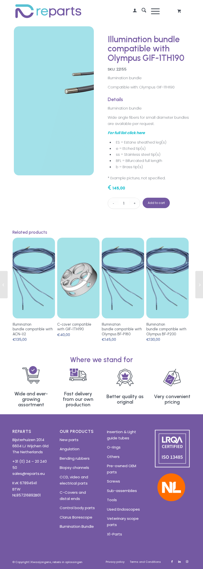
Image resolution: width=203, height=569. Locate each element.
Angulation (69, 449)
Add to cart (156, 203)
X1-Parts (114, 534)
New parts (69, 439)
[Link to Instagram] (187, 561)
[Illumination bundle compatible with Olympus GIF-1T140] (4, 284)
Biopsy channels (74, 467)
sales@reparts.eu (28, 473)
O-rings (114, 447)
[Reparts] (48, 11)
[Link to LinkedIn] (179, 561)
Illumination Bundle (77, 526)
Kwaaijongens (41, 562)
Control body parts (77, 507)
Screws (113, 481)
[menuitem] (132, 11)
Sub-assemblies (122, 490)
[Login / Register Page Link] (132, 11)
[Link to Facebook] (172, 561)
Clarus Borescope (76, 517)
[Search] (141, 11)
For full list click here (126, 132)
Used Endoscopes (123, 509)
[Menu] (153, 11)
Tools (112, 499)
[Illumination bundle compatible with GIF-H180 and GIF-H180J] (199, 284)
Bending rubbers (75, 458)
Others (113, 456)
